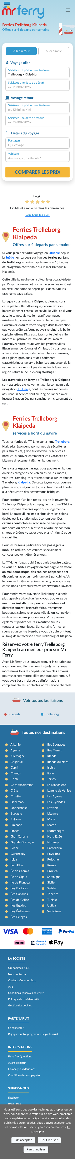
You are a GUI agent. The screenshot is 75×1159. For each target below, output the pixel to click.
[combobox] (37, 74)
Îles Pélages (19, 917)
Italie (50, 773)
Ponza (51, 865)
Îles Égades (18, 905)
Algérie (15, 750)
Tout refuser (49, 1140)
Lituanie (54, 253)
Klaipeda (24, 482)
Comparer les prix (37, 172)
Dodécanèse (19, 808)
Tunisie (52, 899)
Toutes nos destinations (43, 733)
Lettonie (53, 808)
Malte (51, 819)
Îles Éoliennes (20, 911)
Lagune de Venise (59, 790)
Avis (10, 986)
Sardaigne (53, 876)
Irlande (51, 756)
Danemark (17, 802)
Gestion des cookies (20, 1005)
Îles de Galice (20, 899)
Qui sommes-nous (19, 967)
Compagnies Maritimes (21, 1069)
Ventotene (54, 911)
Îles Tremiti (54, 750)
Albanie (15, 744)
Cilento (16, 773)
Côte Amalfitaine (22, 785)
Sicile (51, 882)
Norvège (53, 842)
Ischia (51, 767)
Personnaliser (36, 1149)
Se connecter (16, 1027)
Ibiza (14, 859)
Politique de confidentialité (23, 999)
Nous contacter (17, 974)
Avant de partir (17, 1062)
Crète (14, 790)
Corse (15, 779)
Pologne (53, 859)
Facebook (13, 1097)
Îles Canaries (19, 894)
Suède (9, 257)
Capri (14, 767)
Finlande (16, 825)
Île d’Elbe (17, 865)
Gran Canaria (19, 836)
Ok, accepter (23, 1140)
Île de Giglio (19, 876)
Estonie (16, 819)
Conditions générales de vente (26, 993)
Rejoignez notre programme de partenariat (33, 1034)
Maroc (51, 825)
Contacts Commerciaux (22, 980)
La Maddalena (56, 785)
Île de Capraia (20, 871)
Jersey (51, 779)
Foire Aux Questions (20, 1056)
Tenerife (52, 894)
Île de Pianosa (20, 882)
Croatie (16, 796)
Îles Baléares (19, 888)
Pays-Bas (53, 854)
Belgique (17, 762)
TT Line (22, 389)
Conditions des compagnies (24, 1075)
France (15, 831)
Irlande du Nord (57, 762)
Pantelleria (54, 848)
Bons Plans (14, 1104)
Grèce (15, 848)
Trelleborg (62, 441)
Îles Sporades (56, 744)
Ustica (51, 905)
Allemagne (17, 756)
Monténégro (55, 831)
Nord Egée (54, 836)
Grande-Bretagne (22, 842)
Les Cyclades (56, 802)
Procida (52, 871)
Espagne (16, 813)
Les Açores (54, 796)
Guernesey (18, 854)
